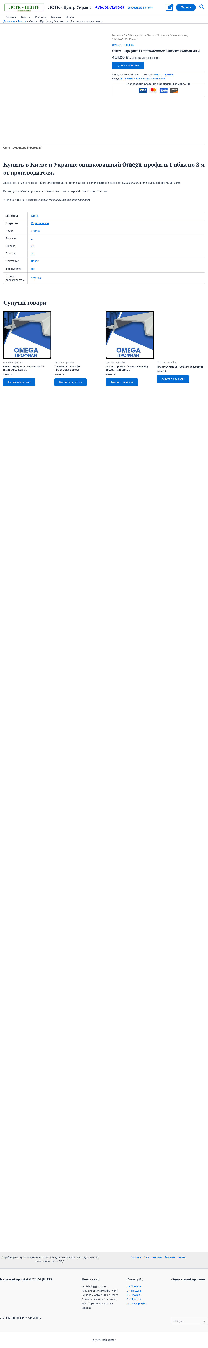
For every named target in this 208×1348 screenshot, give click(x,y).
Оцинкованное (40, 223)
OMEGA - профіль (134, 35)
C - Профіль (133, 1299)
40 (32, 246)
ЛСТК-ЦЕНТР (127, 78)
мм (33, 268)
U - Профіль (134, 1290)
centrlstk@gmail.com (140, 7)
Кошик (70, 17)
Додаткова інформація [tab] (27, 147)
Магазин (56, 17)
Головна (11, 17)
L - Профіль (133, 1286)
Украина (36, 278)
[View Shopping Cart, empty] (169, 7)
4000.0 (35, 230)
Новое (35, 261)
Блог (24, 17)
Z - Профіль (133, 1295)
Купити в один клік (128, 65)
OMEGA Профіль (136, 1303)
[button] (186, 7)
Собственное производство (151, 78)
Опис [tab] (6, 147)
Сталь (34, 215)
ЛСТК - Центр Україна (70, 7)
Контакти (40, 17)
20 (32, 253)
